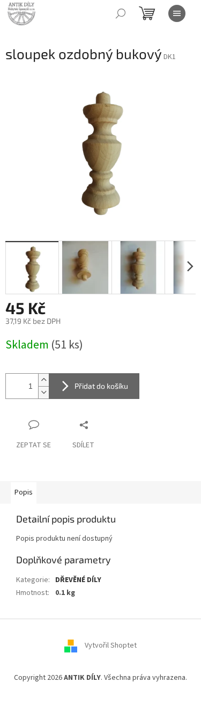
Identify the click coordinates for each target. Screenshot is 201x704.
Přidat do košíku (101, 385)
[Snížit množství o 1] (43, 392)
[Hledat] (120, 13)
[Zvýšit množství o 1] (43, 380)
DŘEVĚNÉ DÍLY (78, 580)
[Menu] (177, 13)
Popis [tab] (23, 492)
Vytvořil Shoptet (111, 646)
